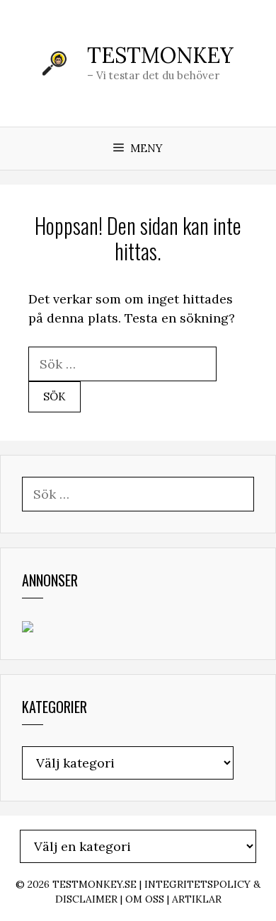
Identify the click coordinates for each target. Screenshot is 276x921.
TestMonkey (160, 55)
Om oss (144, 899)
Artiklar (197, 899)
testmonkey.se (94, 884)
